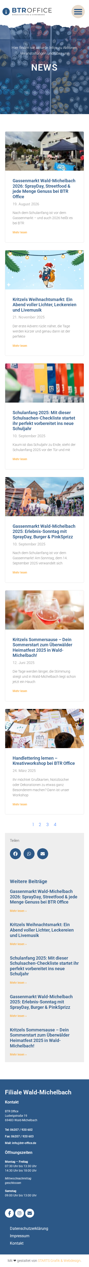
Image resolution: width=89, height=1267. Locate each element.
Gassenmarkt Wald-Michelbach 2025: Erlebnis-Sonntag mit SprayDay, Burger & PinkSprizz (44, 531)
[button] (78, 11)
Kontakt (16, 1243)
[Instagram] (19, 1213)
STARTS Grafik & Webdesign (59, 1261)
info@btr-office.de (24, 1143)
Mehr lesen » (18, 911)
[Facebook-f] (9, 1213)
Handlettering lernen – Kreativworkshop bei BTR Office (44, 760)
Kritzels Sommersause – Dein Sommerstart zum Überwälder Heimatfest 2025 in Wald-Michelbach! (42, 647)
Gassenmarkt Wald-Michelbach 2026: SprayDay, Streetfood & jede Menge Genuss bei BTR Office (44, 188)
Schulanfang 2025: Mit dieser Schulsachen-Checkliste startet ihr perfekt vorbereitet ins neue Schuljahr (44, 420)
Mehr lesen (20, 232)
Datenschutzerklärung (29, 1228)
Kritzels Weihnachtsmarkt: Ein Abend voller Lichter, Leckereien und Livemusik (44, 305)
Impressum (19, 1236)
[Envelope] (29, 1213)
